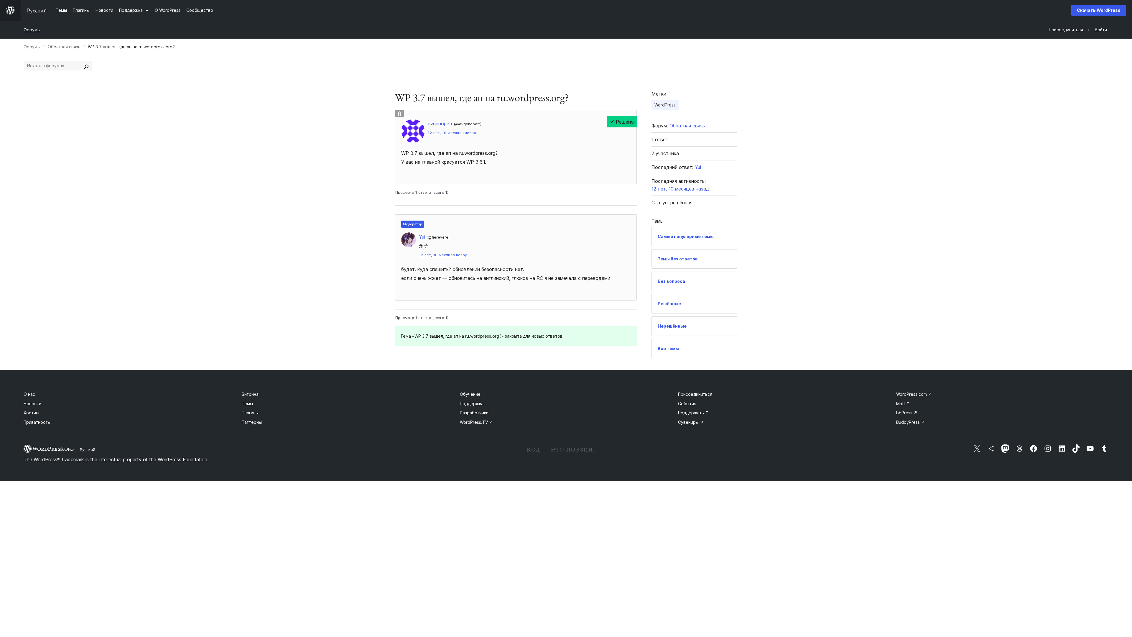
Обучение (470, 394)
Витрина (250, 394)
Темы (247, 403)
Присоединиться (695, 394)
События (687, 403)
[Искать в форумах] (86, 65)
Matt (903, 403)
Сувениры (691, 422)
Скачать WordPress (1099, 10)
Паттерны (252, 422)
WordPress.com (914, 394)
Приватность (37, 422)
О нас (29, 394)
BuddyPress (910, 422)
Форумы (32, 29)
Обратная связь (64, 46)
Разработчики (474, 412)
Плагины (250, 412)
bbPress (906, 412)
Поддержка (471, 403)
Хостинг (32, 412)
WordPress (665, 104)
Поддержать (693, 412)
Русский (87, 449)
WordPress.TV (476, 422)
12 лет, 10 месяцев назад (452, 133)
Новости (32, 403)
